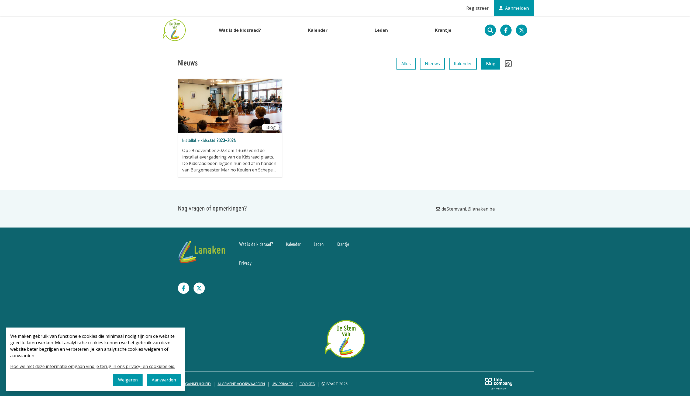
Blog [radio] (490, 64)
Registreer (477, 8)
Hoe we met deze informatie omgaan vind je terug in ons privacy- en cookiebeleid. (92, 366)
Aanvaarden (164, 380)
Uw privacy (282, 383)
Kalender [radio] (463, 64)
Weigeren (128, 380)
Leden (381, 30)
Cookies (307, 383)
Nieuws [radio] (432, 64)
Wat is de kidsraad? (240, 30)
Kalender (317, 30)
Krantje (443, 30)
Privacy (245, 263)
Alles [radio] (406, 64)
